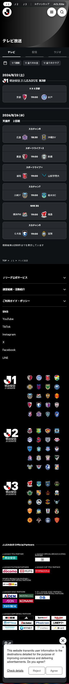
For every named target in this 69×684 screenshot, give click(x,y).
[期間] (5, 63)
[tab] (11, 52)
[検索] (62, 12)
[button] (51, 12)
